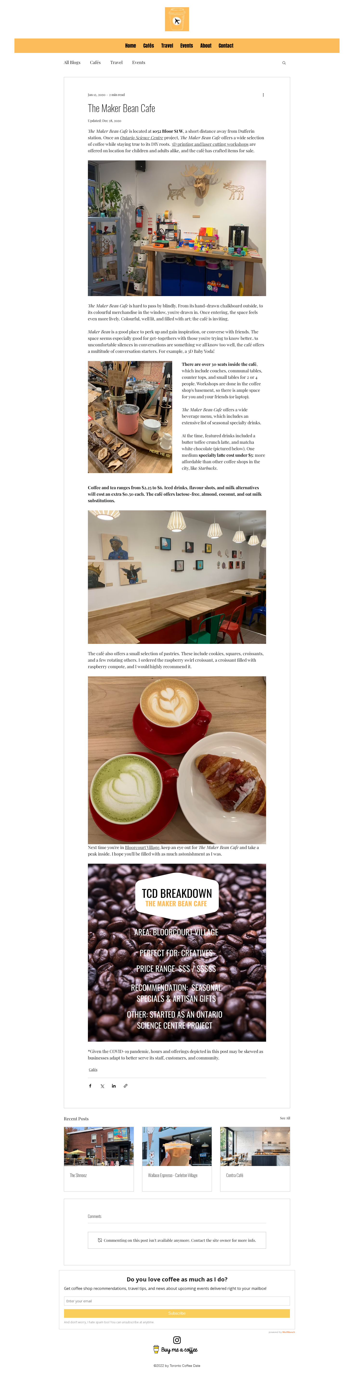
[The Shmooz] (99, 1146)
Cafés (95, 62)
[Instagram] (177, 1340)
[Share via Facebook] (90, 1086)
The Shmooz (78, 1175)
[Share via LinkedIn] (113, 1086)
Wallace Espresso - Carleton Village (172, 1175)
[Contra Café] (255, 1146)
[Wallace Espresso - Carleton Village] (177, 1146)
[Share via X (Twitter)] (102, 1086)
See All (285, 1118)
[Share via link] (125, 1086)
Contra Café (234, 1175)
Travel (116, 62)
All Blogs (72, 62)
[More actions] (263, 94)
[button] (284, 62)
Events (138, 62)
